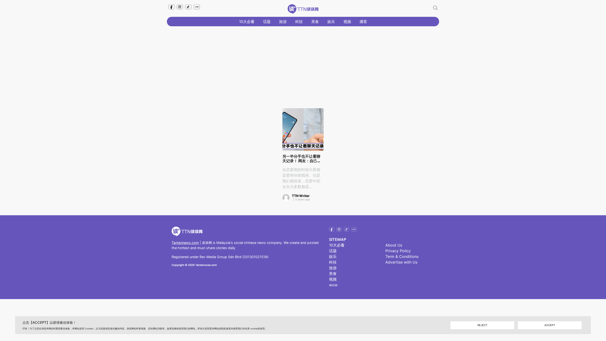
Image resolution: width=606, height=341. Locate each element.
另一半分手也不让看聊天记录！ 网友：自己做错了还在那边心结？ (301, 158)
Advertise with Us (401, 262)
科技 (299, 21)
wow (333, 285)
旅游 (283, 21)
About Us (393, 245)
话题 (267, 21)
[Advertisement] (303, 63)
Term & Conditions (402, 256)
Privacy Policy (398, 250)
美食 (315, 21)
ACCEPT (549, 325)
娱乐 (331, 21)
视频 (347, 21)
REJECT (482, 325)
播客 (363, 21)
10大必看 (246, 21)
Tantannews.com (185, 243)
